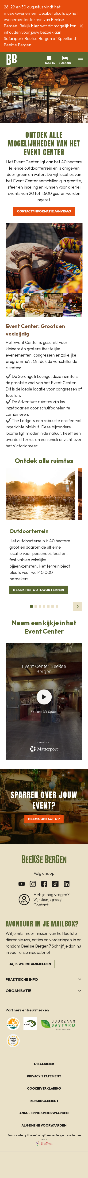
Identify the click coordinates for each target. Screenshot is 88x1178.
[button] (80, 59)
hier (35, 26)
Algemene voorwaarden (44, 1125)
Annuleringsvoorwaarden (44, 1113)
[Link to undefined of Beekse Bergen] (21, 884)
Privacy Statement (44, 1076)
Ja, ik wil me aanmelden (30, 964)
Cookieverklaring (44, 1088)
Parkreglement (44, 1101)
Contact (41, 905)
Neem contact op (44, 819)
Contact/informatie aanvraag (44, 211)
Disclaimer (44, 1064)
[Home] (11, 59)
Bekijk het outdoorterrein (38, 590)
